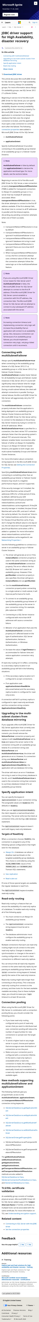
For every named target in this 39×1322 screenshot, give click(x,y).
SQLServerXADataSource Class (17, 1183)
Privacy (14, 1313)
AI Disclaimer (6, 1310)
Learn (4, 27)
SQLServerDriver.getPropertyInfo (19, 1137)
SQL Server (17, 27)
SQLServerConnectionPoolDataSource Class (19, 1180)
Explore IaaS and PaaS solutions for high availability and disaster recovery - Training (17, 1266)
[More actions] (35, 27)
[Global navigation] (2, 22)
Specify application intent (12, 63)
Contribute (5, 1313)
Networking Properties (11, 540)
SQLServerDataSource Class (13, 1177)
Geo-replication (12, 874)
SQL (10, 27)
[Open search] (29, 22)
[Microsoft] (19, 22)
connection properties (10, 129)
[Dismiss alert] (35, 3)
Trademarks (6, 1319)
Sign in (34, 22)
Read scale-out (11, 878)
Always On (10, 852)
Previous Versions (19, 1310)
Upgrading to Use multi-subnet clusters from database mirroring (19, 59)
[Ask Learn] (32, 27)
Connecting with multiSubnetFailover (16, 56)
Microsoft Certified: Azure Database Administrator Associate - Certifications (16, 1279)
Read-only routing (9, 66)
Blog (29, 1310)
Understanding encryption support (22, 1213)
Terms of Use (27, 1316)
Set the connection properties (17, 1229)
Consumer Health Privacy (10, 1316)
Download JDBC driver (13, 74)
